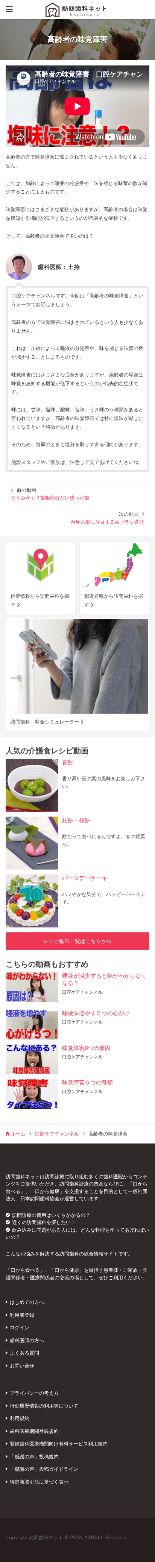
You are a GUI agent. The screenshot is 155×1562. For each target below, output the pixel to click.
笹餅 (67, 762)
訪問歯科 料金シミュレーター (45, 722)
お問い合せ (22, 1366)
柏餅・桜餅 (76, 820)
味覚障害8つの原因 (86, 1047)
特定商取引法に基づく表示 (39, 1482)
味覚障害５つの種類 (87, 1082)
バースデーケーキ (84, 877)
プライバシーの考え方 (34, 1393)
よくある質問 (24, 1353)
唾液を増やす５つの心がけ (96, 1013)
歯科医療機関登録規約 (34, 1431)
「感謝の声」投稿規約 (34, 1456)
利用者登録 (22, 1315)
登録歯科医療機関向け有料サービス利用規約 (59, 1444)
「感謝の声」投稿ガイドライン (44, 1469)
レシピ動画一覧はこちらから (77, 941)
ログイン (19, 1327)
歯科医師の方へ (27, 1340)
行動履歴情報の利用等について (44, 1406)
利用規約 (19, 1418)
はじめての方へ (27, 1302)
